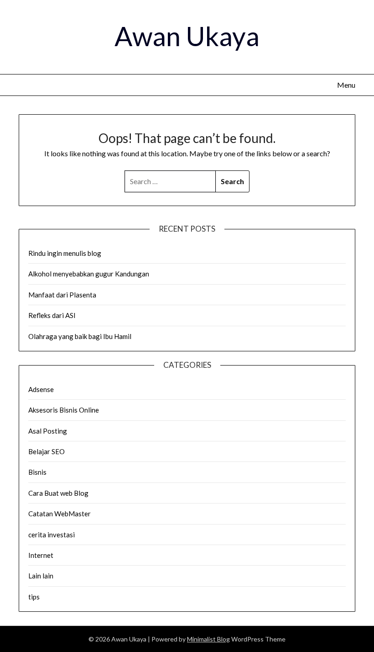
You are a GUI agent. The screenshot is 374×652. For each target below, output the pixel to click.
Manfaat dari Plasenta (62, 295)
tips (34, 597)
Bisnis (37, 472)
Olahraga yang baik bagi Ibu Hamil (79, 336)
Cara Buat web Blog (58, 493)
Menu (346, 84)
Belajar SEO (46, 451)
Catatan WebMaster (59, 513)
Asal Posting (47, 431)
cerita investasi (51, 534)
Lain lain (40, 576)
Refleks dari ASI (52, 315)
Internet (40, 555)
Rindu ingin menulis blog (64, 253)
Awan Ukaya (187, 36)
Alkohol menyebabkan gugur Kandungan (88, 274)
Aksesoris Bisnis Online (63, 410)
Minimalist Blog (208, 639)
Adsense (41, 389)
